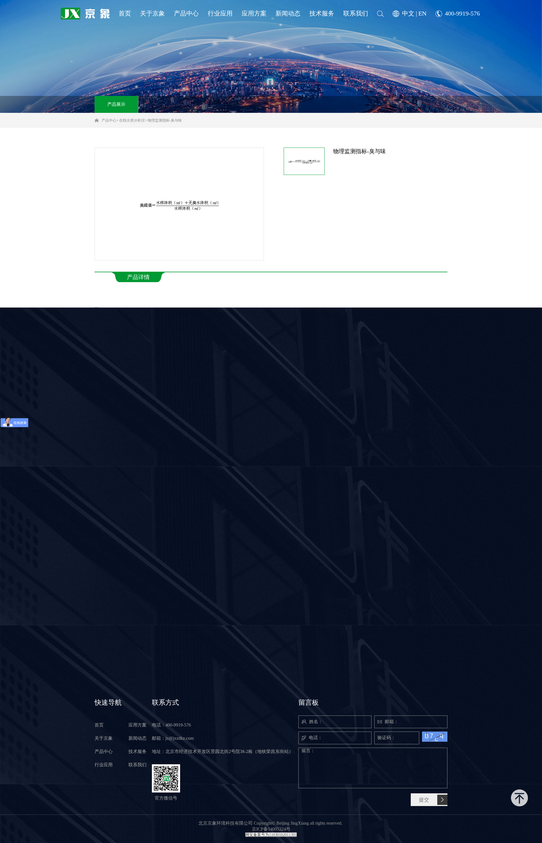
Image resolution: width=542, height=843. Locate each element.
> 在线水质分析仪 (130, 120)
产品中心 (109, 120)
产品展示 (116, 104)
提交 (424, 800)
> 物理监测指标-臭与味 (163, 120)
